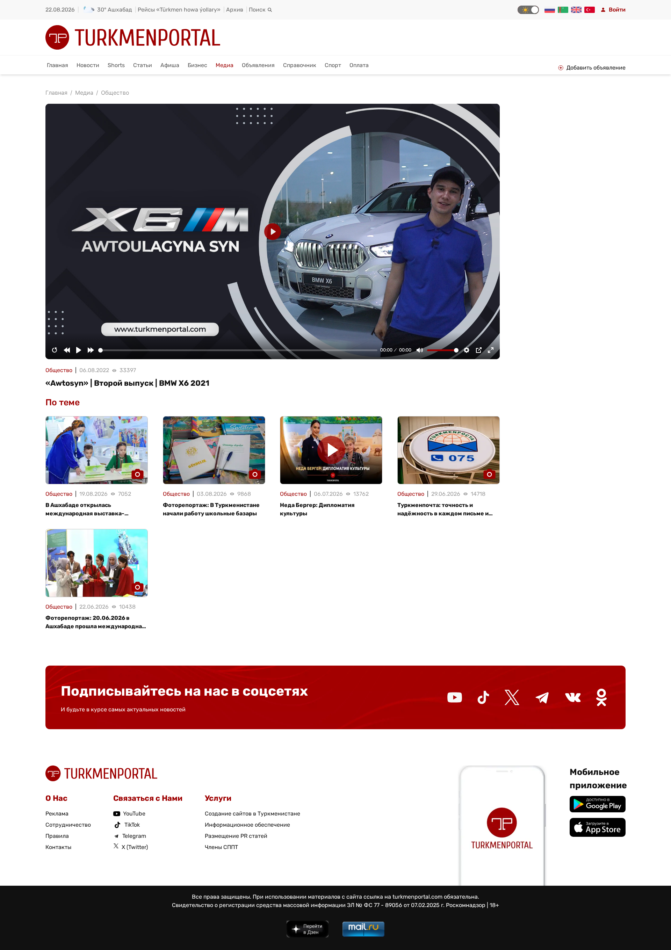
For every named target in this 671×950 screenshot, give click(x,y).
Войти (617, 9)
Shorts (116, 65)
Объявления (258, 65)
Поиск (257, 9)
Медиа (224, 65)
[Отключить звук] (419, 350)
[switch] (528, 10)
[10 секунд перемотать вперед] (90, 350)
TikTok (132, 824)
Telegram (134, 836)
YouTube (134, 813)
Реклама (56, 813)
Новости (88, 65)
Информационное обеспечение (247, 824)
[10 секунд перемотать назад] (66, 350)
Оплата (359, 65)
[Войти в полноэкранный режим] (490, 350)
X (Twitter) (135, 847)
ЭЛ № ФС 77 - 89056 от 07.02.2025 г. (396, 905)
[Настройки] (466, 350)
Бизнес (197, 65)
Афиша (169, 65)
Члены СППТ (221, 847)
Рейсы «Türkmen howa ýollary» (179, 9)
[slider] (238, 350)
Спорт (333, 65)
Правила (57, 836)
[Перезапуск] (54, 350)
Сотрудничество (68, 824)
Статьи (142, 65)
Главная (57, 65)
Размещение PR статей (236, 836)
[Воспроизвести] (78, 350)
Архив (234, 9)
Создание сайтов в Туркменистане (252, 813)
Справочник (299, 65)
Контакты (58, 847)
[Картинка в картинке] (478, 350)
